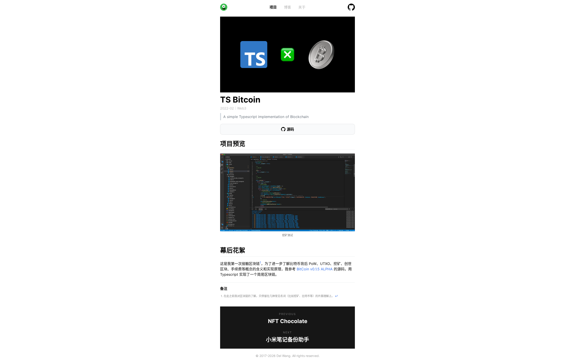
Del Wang (283, 356)
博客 (287, 7)
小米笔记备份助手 (287, 339)
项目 (273, 7)
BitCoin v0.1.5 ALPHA (315, 269)
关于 (301, 7)
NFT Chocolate (287, 321)
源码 (290, 129)
